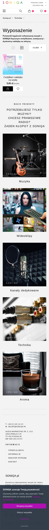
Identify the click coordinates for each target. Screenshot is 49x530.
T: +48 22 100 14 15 (14, 424)
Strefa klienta (16, 450)
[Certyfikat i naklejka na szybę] (13, 64)
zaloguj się (38, 5)
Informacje (14, 454)
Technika (18, 18)
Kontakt (12, 462)
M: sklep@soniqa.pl (15, 427)
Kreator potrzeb (17, 458)
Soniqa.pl (7, 18)
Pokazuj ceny (37, 2)
